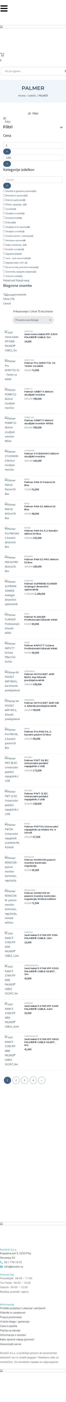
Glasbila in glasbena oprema (19, 191)
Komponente (12, 217)
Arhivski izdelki (13, 276)
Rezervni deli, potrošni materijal (21, 267)
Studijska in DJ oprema (16, 227)
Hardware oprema (14, 240)
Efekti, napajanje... (14, 204)
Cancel (7, 303)
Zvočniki (10, 208)
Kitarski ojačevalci (14, 200)
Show (9, 299)
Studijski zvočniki (14, 213)
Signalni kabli (12, 253)
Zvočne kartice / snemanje (18, 235)
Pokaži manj (22, 280)
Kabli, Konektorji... (14, 244)
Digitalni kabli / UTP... (15, 262)
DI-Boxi (9, 222)
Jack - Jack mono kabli (16, 258)
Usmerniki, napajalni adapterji (20, 271)
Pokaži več (9, 280)
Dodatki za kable (14, 249)
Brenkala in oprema (15, 195)
